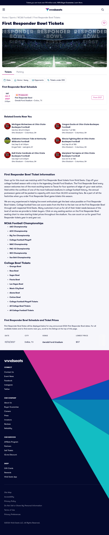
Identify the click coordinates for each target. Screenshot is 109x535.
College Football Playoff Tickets (24, 301)
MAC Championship (19, 244)
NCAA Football (25, 17)
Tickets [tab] (8, 72)
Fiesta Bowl (15, 279)
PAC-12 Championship (20, 249)
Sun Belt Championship (20, 257)
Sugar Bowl (15, 275)
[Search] (102, 9)
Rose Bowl (14, 271)
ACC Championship (18, 231)
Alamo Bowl (15, 293)
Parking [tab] (20, 72)
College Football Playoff (20, 240)
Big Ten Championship (20, 235)
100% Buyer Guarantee (65, 3)
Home (5, 17)
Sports (13, 17)
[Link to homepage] (54, 9)
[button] (7, 80)
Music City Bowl (17, 288)
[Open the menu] (3, 9)
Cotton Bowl (15, 297)
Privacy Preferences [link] (12, 514)
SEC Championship (18, 253)
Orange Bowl (15, 266)
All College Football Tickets (22, 310)
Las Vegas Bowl (16, 284)
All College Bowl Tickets (20, 306)
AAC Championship (18, 227)
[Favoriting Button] (104, 23)
